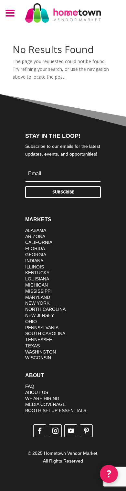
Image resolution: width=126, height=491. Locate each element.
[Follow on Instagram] (55, 430)
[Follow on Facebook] (39, 430)
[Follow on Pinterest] (86, 430)
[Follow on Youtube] (70, 430)
